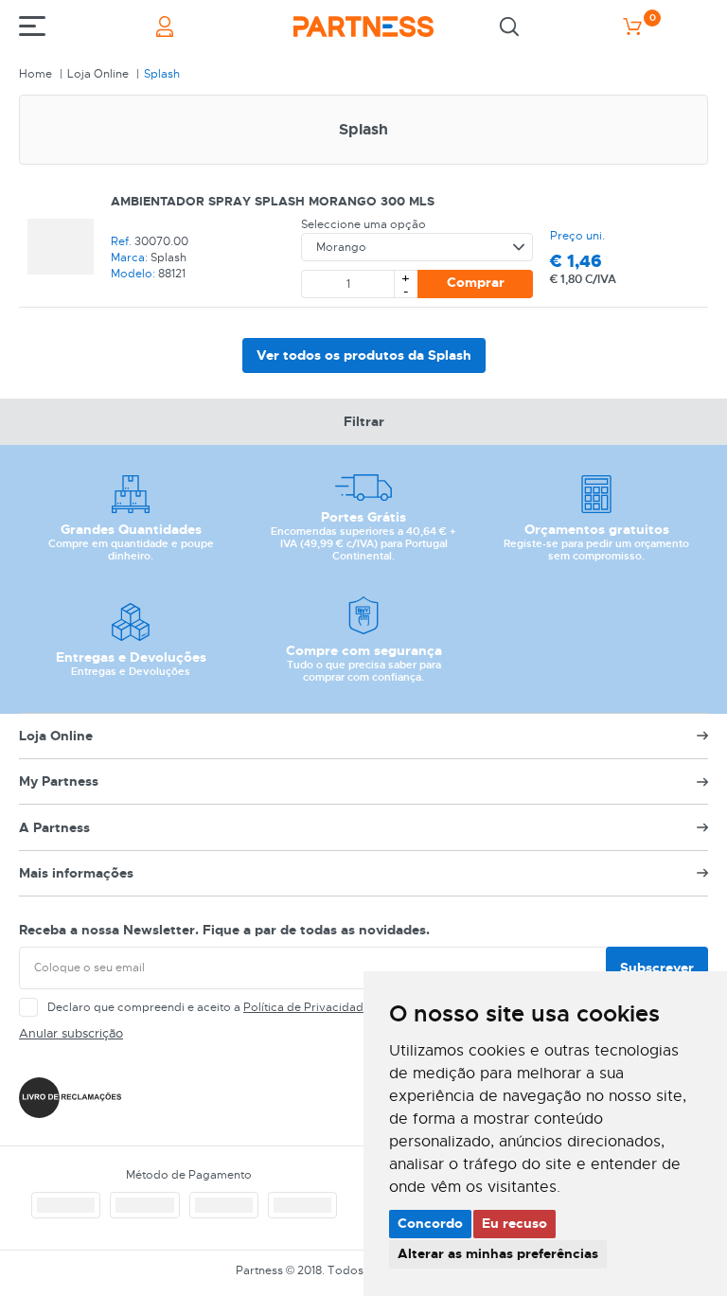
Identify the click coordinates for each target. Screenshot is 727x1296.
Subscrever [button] (657, 967)
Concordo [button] (430, 1223)
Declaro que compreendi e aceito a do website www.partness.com (294, 1007)
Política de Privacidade (306, 1007)
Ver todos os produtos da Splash (364, 355)
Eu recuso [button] (514, 1223)
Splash (162, 73)
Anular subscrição (71, 1033)
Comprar (476, 282)
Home (35, 73)
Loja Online (98, 73)
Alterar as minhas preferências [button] (498, 1253)
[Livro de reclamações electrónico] (70, 1097)
